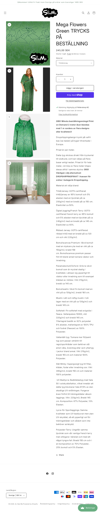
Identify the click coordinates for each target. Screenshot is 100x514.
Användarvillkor (77, 504)
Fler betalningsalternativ (75, 101)
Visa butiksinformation (68, 114)
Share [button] (61, 455)
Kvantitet (59, 74)
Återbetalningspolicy (47, 504)
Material (59, 58)
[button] (5, 13)
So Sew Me (19, 504)
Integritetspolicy (64, 504)
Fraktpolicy (90, 504)
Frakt (69, 54)
